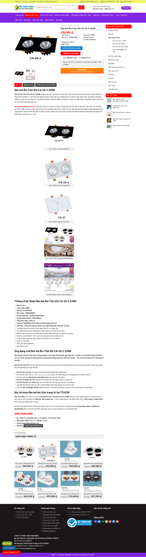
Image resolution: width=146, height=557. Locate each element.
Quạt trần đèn (121, 15)
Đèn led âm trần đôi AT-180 (24, 494)
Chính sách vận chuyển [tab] (46, 85)
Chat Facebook (9, 548)
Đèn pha (96, 15)
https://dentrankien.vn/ (33, 426)
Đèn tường (49, 20)
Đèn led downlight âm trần (120, 51)
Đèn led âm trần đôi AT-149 (47, 494)
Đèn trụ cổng (38, 20)
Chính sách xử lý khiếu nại (51, 528)
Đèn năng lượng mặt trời (81, 15)
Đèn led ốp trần (46, 15)
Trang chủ (17, 1)
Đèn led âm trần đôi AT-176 (70, 494)
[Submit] (81, 7)
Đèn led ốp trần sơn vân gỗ (122, 112)
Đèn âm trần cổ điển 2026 (121, 125)
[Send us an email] (102, 521)
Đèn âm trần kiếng (119, 44)
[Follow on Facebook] (95, 521)
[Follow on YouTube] (117, 521)
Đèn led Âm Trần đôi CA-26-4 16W (47, 464)
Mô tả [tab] (18, 85)
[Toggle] (130, 38)
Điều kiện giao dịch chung (51, 515)
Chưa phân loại (113, 30)
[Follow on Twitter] (99, 521)
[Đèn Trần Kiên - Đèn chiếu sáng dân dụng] (23, 8)
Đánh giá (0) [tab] (28, 85)
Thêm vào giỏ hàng (70, 53)
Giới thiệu (25, 1)
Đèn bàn (59, 20)
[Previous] (18, 46)
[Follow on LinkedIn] (113, 521)
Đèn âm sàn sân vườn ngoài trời (120, 107)
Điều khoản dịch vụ (49, 531)
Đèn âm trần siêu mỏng (120, 47)
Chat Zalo (7, 543)
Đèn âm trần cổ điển (119, 41)
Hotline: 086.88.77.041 (11, 552)
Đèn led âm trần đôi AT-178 (93, 494)
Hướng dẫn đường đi (50, 1)
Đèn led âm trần (32, 15)
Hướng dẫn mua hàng (36, 1)
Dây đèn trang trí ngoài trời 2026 (121, 120)
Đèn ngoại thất (108, 15)
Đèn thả (18, 20)
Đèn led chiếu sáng (62, 15)
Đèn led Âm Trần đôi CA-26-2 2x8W (93, 464)
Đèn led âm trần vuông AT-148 (69, 464)
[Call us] (106, 521)
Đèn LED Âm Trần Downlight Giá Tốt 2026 (120, 100)
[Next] (54, 46)
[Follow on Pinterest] (110, 521)
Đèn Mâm (27, 20)
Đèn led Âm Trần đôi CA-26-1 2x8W (24, 464)
